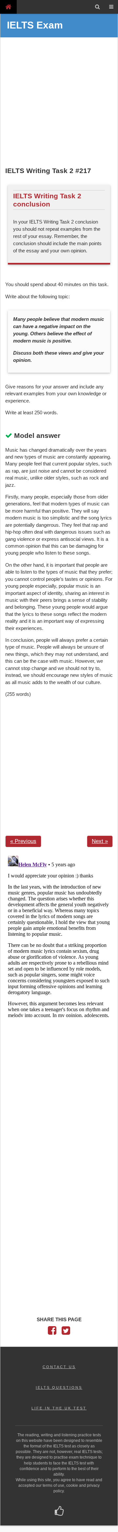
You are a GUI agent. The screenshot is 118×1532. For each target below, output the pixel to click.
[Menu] (111, 7)
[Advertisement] (59, 103)
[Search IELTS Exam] (97, 7)
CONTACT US (59, 1367)
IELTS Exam (35, 25)
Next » (100, 841)
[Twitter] (66, 1332)
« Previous (23, 841)
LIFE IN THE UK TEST (59, 1408)
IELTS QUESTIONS (59, 1387)
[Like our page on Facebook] (59, 1512)
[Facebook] (52, 1332)
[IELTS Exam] (8, 6)
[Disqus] (59, 935)
